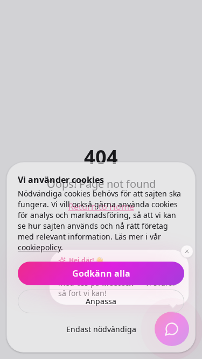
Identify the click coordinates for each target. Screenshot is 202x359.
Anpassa (101, 301)
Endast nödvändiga (101, 329)
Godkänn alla (101, 273)
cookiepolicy (39, 247)
